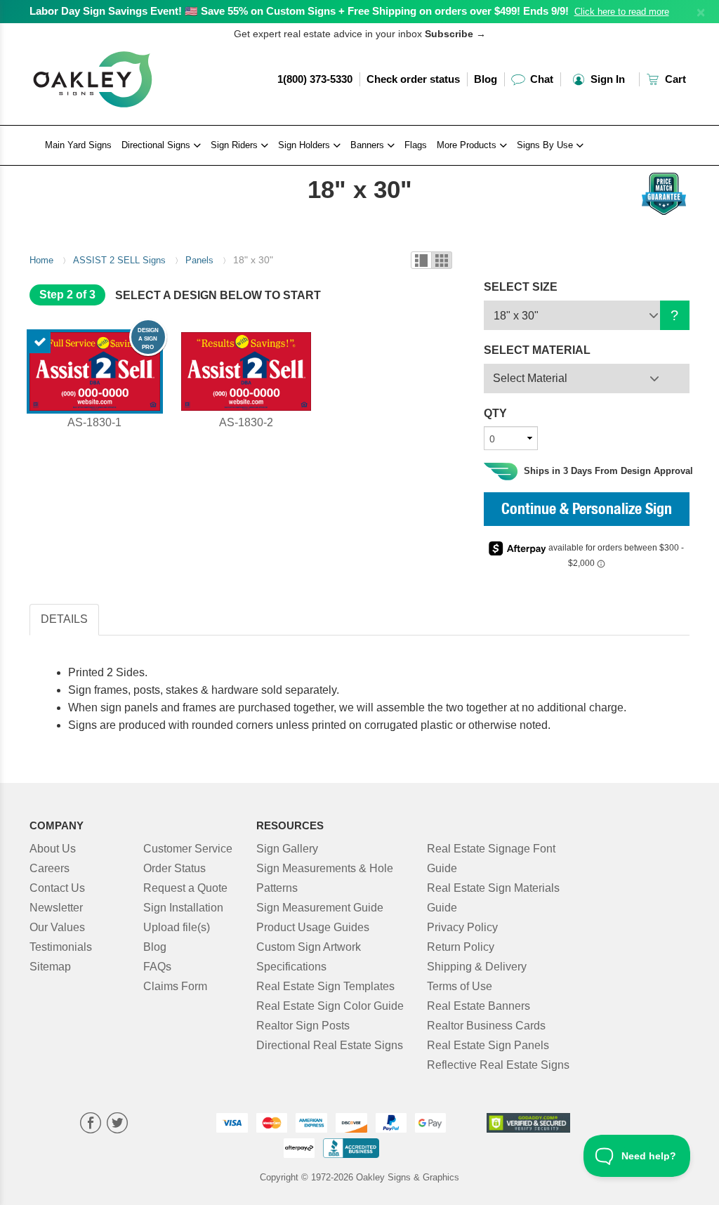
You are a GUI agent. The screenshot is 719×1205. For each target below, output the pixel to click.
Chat (540, 79)
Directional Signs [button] (157, 145)
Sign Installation (183, 908)
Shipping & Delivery (477, 967)
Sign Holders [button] (305, 145)
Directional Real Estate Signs (329, 1045)
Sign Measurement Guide (319, 908)
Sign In (606, 79)
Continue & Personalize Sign (586, 510)
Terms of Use (459, 986)
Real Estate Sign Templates (325, 986)
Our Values (57, 927)
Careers (49, 868)
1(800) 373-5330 (314, 79)
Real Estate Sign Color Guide (330, 1006)
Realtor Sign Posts (303, 1026)
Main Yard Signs (78, 145)
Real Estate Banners (478, 1006)
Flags (415, 145)
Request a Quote (185, 888)
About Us (52, 849)
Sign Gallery (287, 849)
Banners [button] (368, 145)
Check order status (413, 79)
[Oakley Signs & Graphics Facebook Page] (91, 1125)
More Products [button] (468, 145)
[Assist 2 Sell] (104, 169)
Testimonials (60, 947)
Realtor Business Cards (486, 1026)
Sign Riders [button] (235, 145)
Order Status (174, 868)
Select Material (530, 378)
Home (41, 260)
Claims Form (175, 986)
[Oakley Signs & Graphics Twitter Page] (117, 1125)
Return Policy (460, 947)
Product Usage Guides (312, 927)
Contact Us (57, 888)
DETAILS (64, 619)
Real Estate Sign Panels (488, 1045)
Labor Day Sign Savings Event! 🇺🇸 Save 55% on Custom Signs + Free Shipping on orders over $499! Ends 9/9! (299, 11)
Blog (485, 79)
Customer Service (187, 849)
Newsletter (56, 908)
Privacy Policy (462, 927)
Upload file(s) (176, 927)
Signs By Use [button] (546, 145)
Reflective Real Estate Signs (498, 1065)
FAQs (157, 967)
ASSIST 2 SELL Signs (119, 260)
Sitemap (50, 967)
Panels (199, 260)
